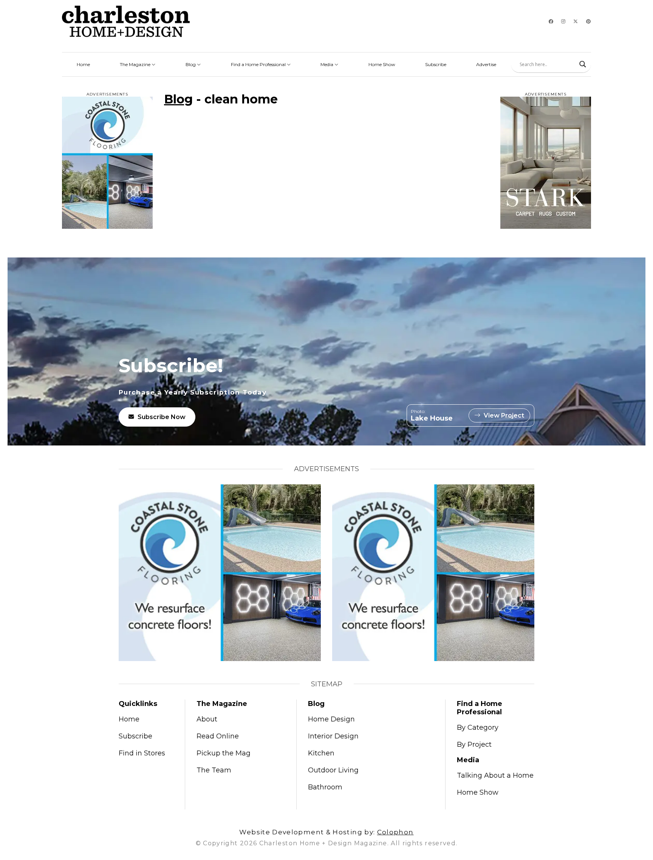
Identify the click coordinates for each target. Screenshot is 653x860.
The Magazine (136, 64)
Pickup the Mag (224, 753)
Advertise (486, 64)
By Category (477, 727)
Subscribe (435, 64)
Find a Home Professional (259, 64)
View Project (504, 415)
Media (327, 64)
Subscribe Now (162, 417)
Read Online (218, 736)
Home (83, 64)
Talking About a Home (495, 775)
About (207, 719)
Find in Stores (142, 753)
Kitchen (321, 753)
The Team (214, 770)
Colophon (395, 832)
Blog (191, 64)
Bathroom (325, 787)
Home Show (381, 64)
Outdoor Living (333, 770)
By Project (474, 744)
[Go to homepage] (126, 21)
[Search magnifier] (582, 64)
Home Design (331, 719)
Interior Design (333, 736)
